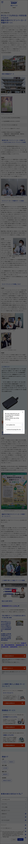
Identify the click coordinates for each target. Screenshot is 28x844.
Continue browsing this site (13, 429)
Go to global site (10, 425)
